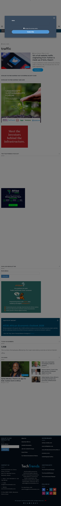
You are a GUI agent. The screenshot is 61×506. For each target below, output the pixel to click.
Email (13, 20)
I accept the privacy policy (31, 28)
